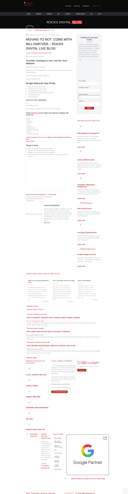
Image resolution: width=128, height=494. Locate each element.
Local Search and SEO (36, 375)
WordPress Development (58, 441)
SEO (59, 14)
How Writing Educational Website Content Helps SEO (51, 346)
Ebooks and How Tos (35, 429)
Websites (49, 14)
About (28, 493)
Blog (99, 14)
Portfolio (68, 6)
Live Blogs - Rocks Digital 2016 (33, 53)
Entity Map (51, 493)
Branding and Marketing (37, 407)
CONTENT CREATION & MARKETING (86, 186)
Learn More (82, 370)
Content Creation (57, 456)
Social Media (32, 386)
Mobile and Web (33, 397)
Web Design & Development (88, 133)
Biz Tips (29, 419)
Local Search (58, 453)
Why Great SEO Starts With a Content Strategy (48, 332)
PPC (92, 14)
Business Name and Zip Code (60, 384)
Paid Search (57, 469)
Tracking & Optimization (87, 232)
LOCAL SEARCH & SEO (85, 160)
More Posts (47, 222)
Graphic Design (80, 14)
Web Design (57, 438)
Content (67, 14)
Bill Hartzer (52, 194)
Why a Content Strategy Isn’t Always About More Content (53, 317)
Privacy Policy (35, 493)
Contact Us (43, 493)
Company (38, 14)
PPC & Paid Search (84, 208)
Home (28, 14)
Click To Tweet (30, 141)
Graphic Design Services (86, 254)
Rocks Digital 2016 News (45, 53)
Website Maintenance (58, 446)
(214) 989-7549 (45, 468)
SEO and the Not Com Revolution (36, 194)
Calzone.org (36, 113)
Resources (77, 6)
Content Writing (56, 461)
